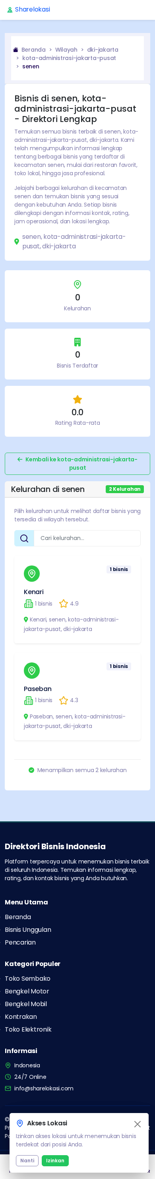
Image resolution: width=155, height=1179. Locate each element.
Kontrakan (21, 1016)
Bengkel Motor (27, 991)
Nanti (27, 1160)
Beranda (33, 50)
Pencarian (20, 942)
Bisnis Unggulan (28, 929)
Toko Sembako (27, 978)
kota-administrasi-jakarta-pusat (69, 58)
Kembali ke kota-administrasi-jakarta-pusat (81, 463)
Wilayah (66, 50)
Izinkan (55, 1160)
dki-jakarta (102, 50)
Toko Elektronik (28, 1029)
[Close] (137, 1124)
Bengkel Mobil (26, 1004)
